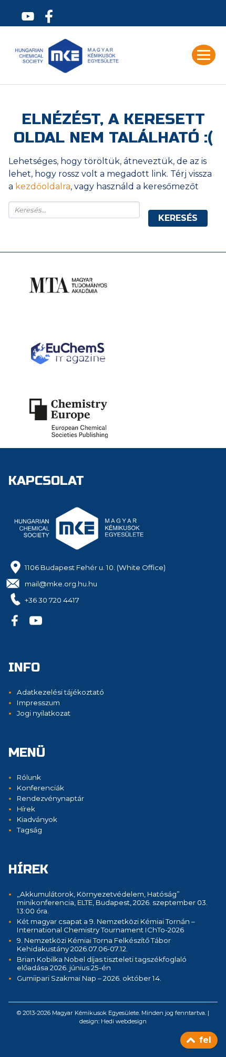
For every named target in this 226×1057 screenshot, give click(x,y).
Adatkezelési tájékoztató (60, 692)
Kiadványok (37, 819)
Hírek (26, 809)
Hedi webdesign (124, 1021)
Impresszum (38, 702)
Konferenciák (40, 788)
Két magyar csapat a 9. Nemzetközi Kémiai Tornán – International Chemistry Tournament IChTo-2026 (106, 925)
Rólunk (29, 777)
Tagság (29, 830)
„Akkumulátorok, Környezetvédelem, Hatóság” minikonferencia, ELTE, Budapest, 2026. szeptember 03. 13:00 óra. (112, 902)
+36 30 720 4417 (52, 600)
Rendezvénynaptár (50, 798)
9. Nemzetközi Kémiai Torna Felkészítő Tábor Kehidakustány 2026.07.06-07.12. (94, 944)
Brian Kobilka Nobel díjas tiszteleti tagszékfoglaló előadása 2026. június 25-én (102, 963)
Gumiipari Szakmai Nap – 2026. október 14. (89, 978)
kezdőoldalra (42, 186)
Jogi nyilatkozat (43, 713)
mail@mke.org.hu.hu (61, 584)
